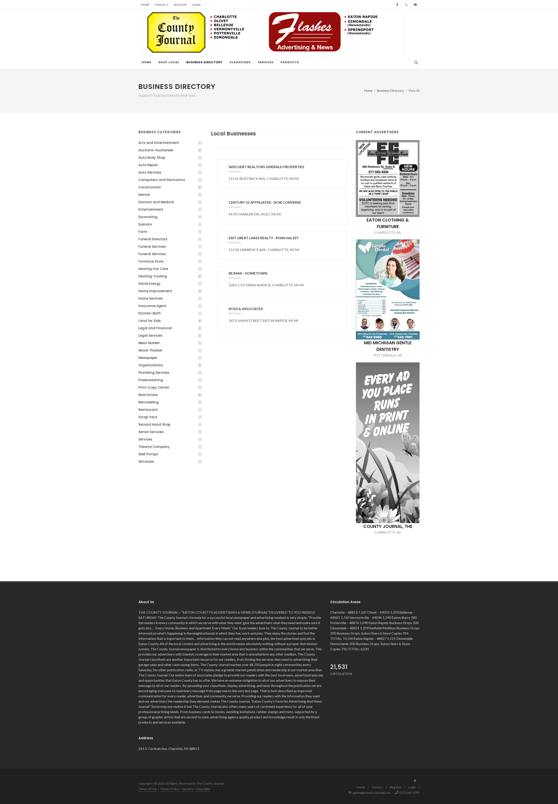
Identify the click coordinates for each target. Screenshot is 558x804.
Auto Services (169, 172)
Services (169, 439)
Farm (169, 231)
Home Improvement (169, 291)
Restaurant (169, 409)
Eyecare (169, 224)
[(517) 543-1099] (406, 5)
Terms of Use (147, 789)
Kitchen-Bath (169, 313)
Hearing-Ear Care (169, 268)
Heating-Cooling (169, 276)
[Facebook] (397, 5)
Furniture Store (169, 261)
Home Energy (169, 283)
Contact (161, 4)
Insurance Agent (169, 306)
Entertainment (169, 209)
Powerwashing (169, 380)
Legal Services (169, 335)
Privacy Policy (169, 789)
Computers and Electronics (169, 180)
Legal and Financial (169, 328)
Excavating (169, 217)
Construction (169, 187)
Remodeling (169, 402)
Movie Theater (169, 350)
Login (196, 4)
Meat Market (169, 343)
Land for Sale (169, 320)
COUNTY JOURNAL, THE (387, 526)
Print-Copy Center (169, 387)
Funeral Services (169, 246)
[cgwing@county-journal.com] (415, 5)
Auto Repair (169, 165)
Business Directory (390, 90)
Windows (169, 461)
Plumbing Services (169, 372)
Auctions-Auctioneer (169, 150)
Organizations (169, 365)
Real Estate (169, 395)
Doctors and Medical (169, 202)
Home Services (169, 298)
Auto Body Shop (169, 157)
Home (145, 4)
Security (187, 789)
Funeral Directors (169, 239)
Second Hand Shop (169, 424)
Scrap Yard (169, 417)
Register (180, 4)
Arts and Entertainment (169, 142)
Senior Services (169, 432)
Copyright (203, 789)
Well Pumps (169, 454)
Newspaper (169, 357)
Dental (169, 194)
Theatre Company (169, 446)
